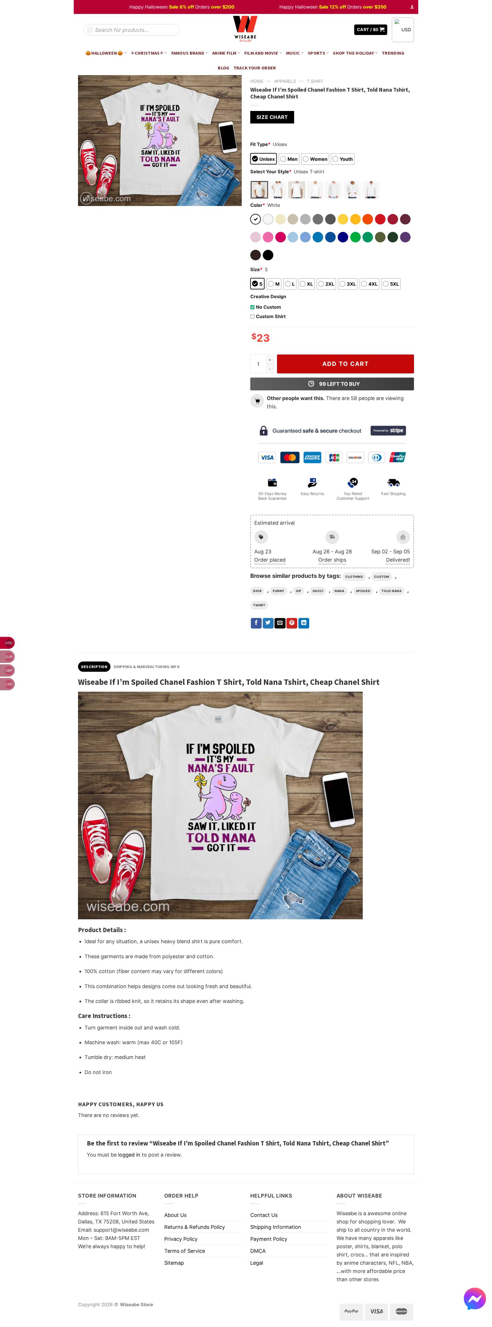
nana (339, 591)
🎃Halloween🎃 (104, 53)
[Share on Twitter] (268, 623)
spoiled (363, 591)
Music (293, 53)
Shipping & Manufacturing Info (147, 666)
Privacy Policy (181, 1239)
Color (257, 205)
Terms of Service (184, 1251)
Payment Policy (268, 1239)
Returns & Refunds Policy (194, 1227)
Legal (256, 1263)
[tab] (94, 667)
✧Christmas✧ (147, 53)
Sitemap (174, 1263)
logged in (129, 1155)
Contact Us (264, 1215)
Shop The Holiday (353, 53)
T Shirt (315, 81)
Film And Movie (261, 53)
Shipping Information (275, 1227)
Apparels (285, 81)
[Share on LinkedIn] (303, 623)
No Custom (268, 307)
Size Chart (272, 117)
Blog (223, 68)
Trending (393, 53)
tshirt (259, 605)
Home (256, 81)
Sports (316, 53)
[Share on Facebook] (256, 623)
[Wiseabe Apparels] (246, 30)
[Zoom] (86, 198)
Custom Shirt (271, 316)
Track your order (254, 68)
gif (298, 591)
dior (257, 591)
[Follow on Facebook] (328, 30)
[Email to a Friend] (279, 623)
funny (278, 591)
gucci (318, 591)
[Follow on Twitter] (337, 30)
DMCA (258, 1251)
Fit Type (260, 144)
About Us (175, 1215)
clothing (354, 577)
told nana (391, 591)
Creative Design (268, 296)
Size (256, 269)
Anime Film (224, 53)
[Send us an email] (345, 30)
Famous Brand (187, 53)
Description (94, 666)
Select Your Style (271, 171)
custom (381, 577)
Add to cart (345, 363)
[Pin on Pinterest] (291, 623)
